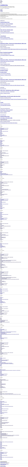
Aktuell (1, 0)
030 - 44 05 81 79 (7, 8)
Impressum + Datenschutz (3, 466)
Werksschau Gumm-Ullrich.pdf (3, 462)
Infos (0, 2)
